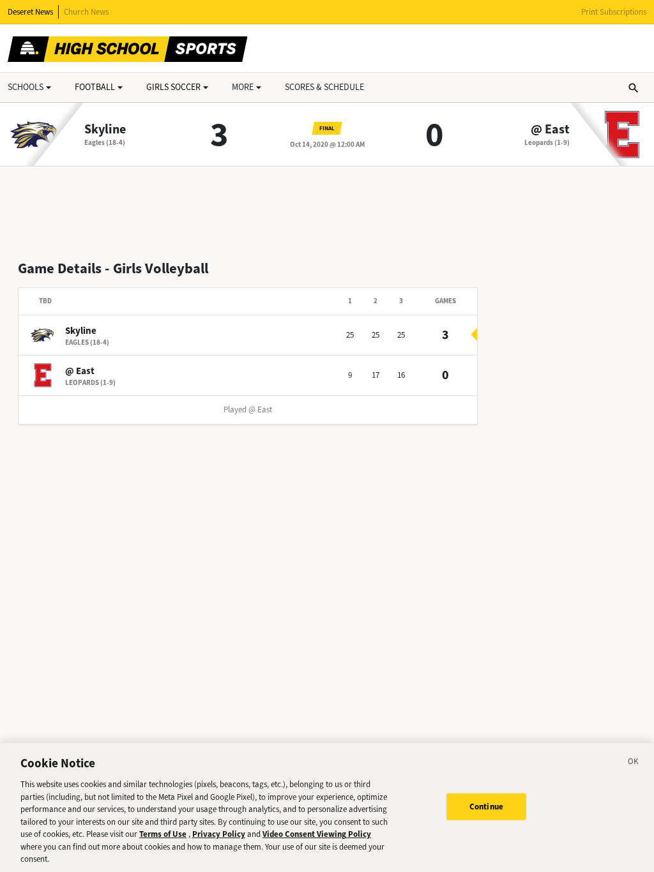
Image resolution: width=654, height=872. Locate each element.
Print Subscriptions (613, 11)
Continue (486, 806)
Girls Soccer (173, 87)
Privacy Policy (218, 834)
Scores (324, 87)
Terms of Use (162, 834)
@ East (550, 129)
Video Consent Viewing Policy (316, 834)
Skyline (105, 129)
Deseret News (30, 11)
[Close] (634, 763)
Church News (86, 11)
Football (95, 87)
